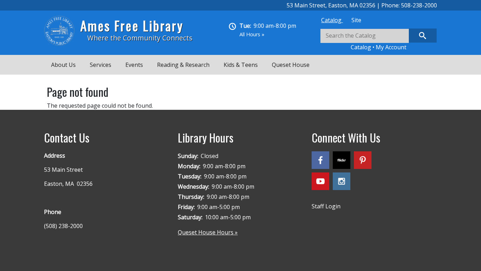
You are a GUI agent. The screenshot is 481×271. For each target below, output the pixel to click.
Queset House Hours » (208, 232)
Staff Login (326, 206)
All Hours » (251, 34)
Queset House (291, 65)
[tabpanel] (378, 40)
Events (134, 65)
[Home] (62, 31)
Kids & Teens (241, 65)
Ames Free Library (131, 25)
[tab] (332, 20)
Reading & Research (183, 65)
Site (356, 20)
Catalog (332, 20)
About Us (63, 65)
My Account (391, 47)
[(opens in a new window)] (322, 161)
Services (100, 65)
